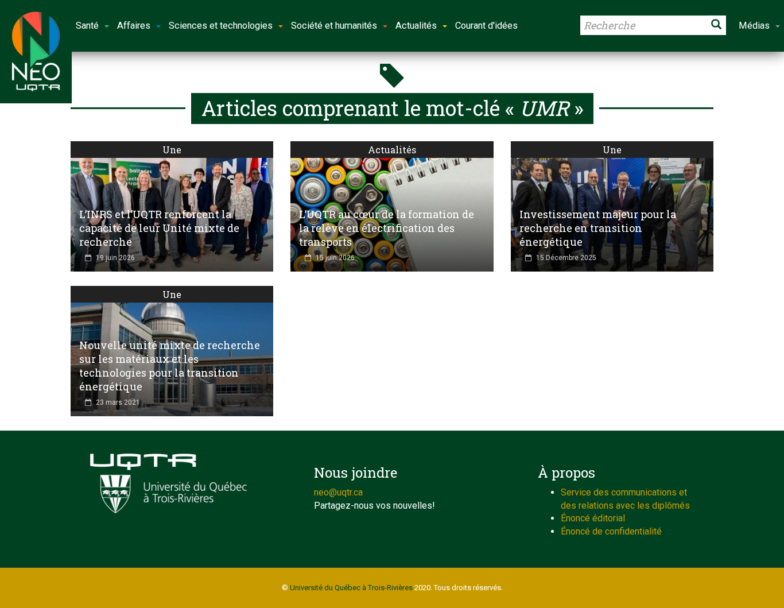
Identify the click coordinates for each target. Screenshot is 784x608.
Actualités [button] (416, 25)
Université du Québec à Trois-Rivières (351, 587)
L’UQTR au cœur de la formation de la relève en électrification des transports (386, 228)
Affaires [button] (133, 25)
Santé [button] (87, 25)
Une (171, 150)
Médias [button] (754, 25)
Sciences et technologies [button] (221, 25)
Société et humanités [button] (334, 25)
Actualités (392, 150)
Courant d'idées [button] (486, 25)
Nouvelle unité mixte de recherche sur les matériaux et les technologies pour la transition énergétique (169, 365)
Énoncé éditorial (593, 518)
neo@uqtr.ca (338, 492)
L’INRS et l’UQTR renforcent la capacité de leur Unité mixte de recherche (159, 228)
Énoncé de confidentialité (611, 531)
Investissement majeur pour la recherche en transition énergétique (597, 228)
